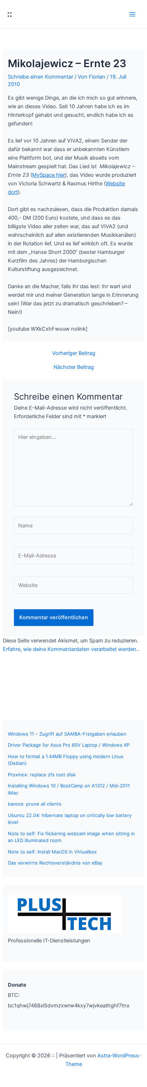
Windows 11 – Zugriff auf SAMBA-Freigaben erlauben (67, 734)
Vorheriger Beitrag (73, 353)
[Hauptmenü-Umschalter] (132, 14)
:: (9, 14)
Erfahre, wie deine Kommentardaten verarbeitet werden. (70, 649)
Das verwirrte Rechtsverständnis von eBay (55, 863)
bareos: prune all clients (34, 804)
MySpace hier (48, 175)
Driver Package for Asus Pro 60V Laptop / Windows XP (69, 745)
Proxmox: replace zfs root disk (42, 774)
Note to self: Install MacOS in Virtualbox (52, 852)
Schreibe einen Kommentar (40, 77)
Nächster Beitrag (74, 367)
